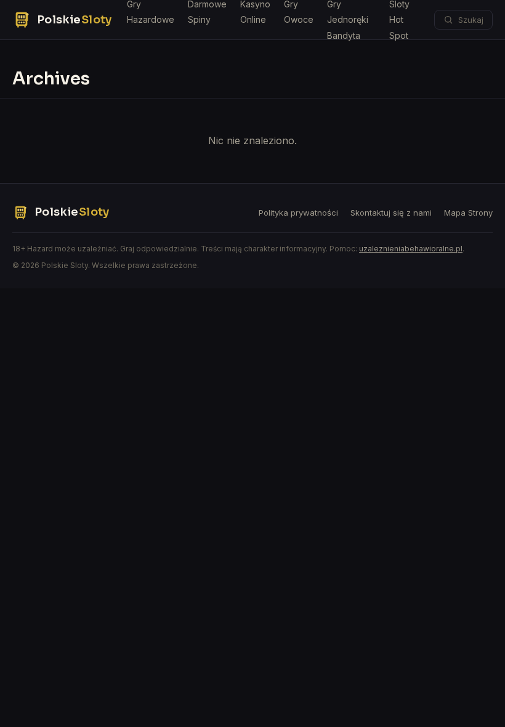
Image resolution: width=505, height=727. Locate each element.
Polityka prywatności (298, 212)
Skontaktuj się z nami (391, 212)
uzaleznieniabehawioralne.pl (411, 248)
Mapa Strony (468, 212)
